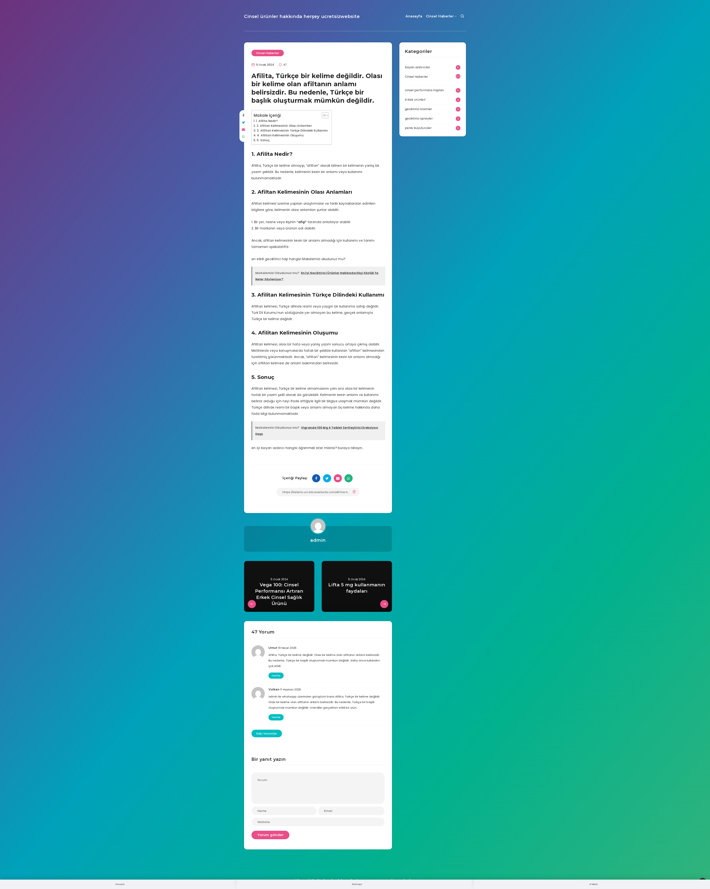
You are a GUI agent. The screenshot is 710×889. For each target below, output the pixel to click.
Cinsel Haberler (440, 16)
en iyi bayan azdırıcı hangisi (274, 448)
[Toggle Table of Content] (323, 115)
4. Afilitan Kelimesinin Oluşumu (280, 135)
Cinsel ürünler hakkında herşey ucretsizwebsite (302, 16)
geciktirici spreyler (419, 118)
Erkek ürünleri (415, 100)
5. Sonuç (263, 140)
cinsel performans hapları (424, 90)
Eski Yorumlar (266, 733)
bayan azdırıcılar (417, 67)
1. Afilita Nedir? (267, 121)
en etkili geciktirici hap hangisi (276, 259)
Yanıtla (276, 675)
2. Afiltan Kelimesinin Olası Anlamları (284, 126)
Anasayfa (413, 16)
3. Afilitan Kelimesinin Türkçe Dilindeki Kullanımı (292, 130)
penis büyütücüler (418, 128)
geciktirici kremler (418, 109)
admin (318, 540)
